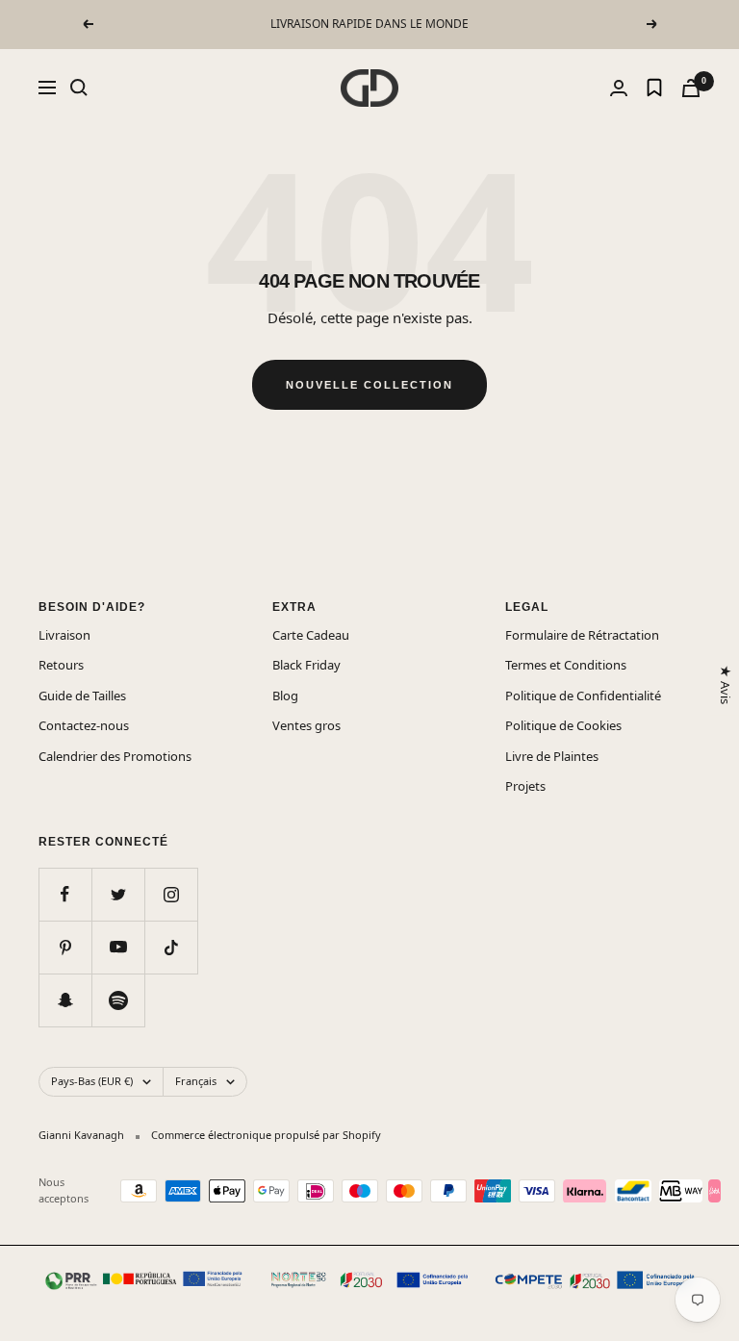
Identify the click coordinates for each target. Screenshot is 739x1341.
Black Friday (306, 664)
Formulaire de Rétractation (582, 635)
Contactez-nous (83, 725)
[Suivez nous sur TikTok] (170, 947)
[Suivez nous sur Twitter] (117, 894)
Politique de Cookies (563, 725)
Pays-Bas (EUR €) (92, 1081)
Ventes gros (306, 725)
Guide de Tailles (82, 695)
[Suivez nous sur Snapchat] (64, 1000)
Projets (525, 786)
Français (196, 1081)
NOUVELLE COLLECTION (369, 385)
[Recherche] (79, 87)
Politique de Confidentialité (583, 695)
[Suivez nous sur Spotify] (117, 1000)
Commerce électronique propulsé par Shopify (266, 1134)
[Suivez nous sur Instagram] (170, 894)
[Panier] (691, 88)
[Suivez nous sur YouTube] (117, 947)
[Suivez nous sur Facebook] (64, 894)
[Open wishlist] (654, 87)
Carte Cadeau (310, 635)
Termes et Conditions (565, 664)
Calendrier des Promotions (114, 756)
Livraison (64, 635)
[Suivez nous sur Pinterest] (64, 947)
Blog (285, 695)
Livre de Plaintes (552, 756)
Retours (61, 664)
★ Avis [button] (724, 684)
